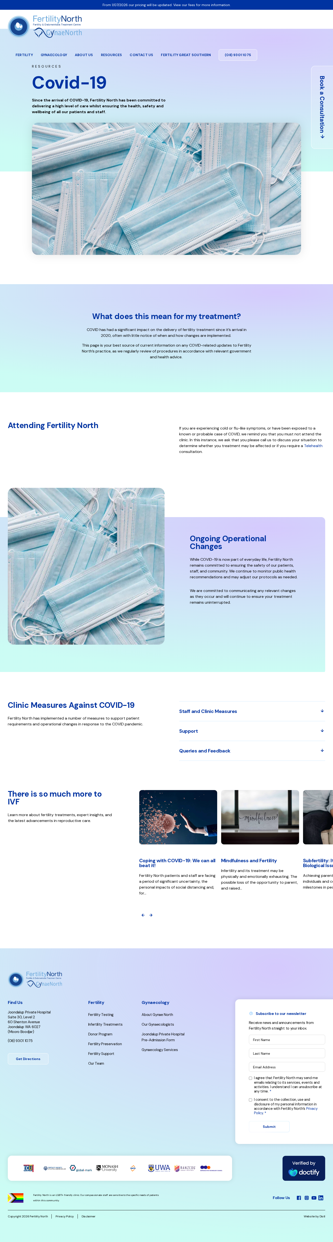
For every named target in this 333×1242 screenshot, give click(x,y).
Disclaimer (89, 1216)
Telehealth (313, 445)
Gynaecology (54, 55)
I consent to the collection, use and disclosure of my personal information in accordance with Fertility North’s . (286, 1106)
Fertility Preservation (105, 1044)
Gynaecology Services (160, 1049)
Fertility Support (101, 1053)
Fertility (24, 55)
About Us (84, 55)
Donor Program (100, 1034)
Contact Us (141, 55)
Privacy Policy (65, 1216)
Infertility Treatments (105, 1024)
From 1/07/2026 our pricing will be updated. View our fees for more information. (167, 5)
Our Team (96, 1063)
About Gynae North (157, 1014)
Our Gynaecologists (158, 1024)
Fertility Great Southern (186, 55)
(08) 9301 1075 (238, 55)
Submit (269, 1126)
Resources (111, 55)
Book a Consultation (322, 104)
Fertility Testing (101, 1014)
